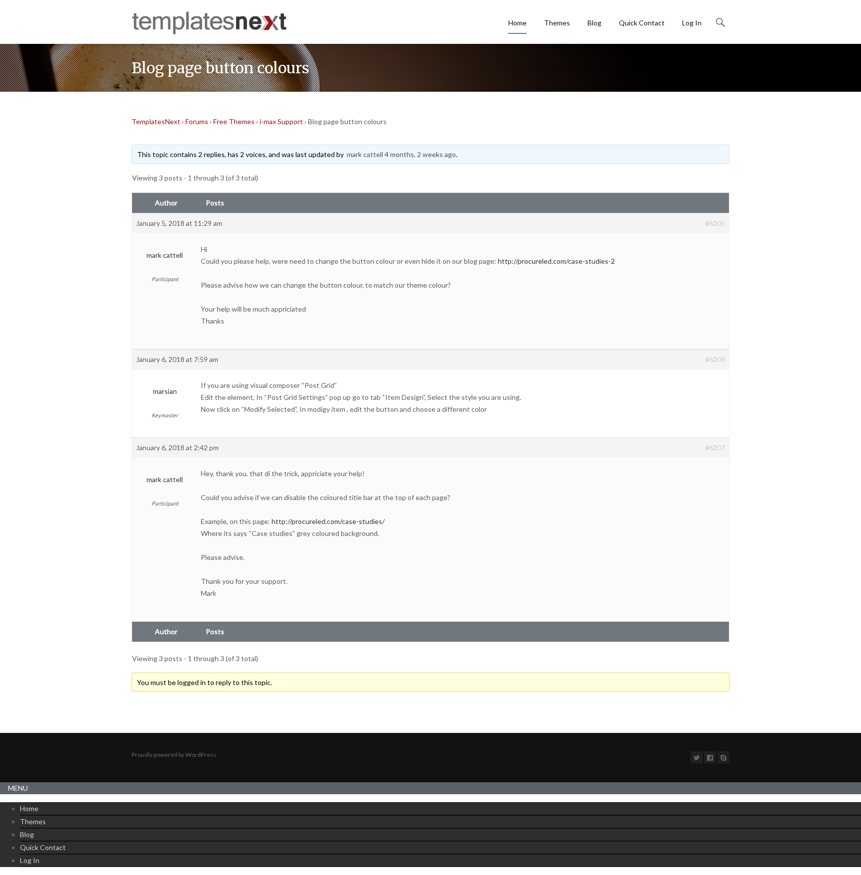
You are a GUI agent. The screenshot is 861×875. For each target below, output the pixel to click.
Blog (594, 22)
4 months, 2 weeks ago (420, 154)
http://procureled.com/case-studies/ (328, 521)
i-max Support (281, 121)
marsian (165, 391)
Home (517, 22)
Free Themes (234, 121)
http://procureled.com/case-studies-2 (556, 261)
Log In (692, 22)
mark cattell (365, 154)
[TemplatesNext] (214, 22)
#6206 (715, 359)
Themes (557, 22)
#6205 (715, 223)
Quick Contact (642, 22)
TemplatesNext (156, 121)
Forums (196, 121)
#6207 (715, 447)
